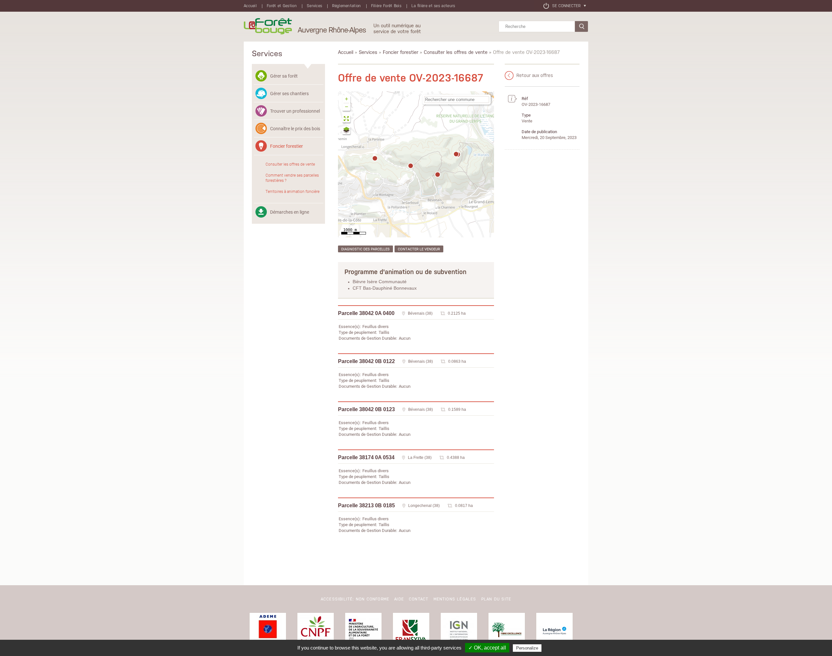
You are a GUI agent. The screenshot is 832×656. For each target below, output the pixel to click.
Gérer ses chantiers (289, 93)
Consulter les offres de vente (290, 164)
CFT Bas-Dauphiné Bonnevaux (385, 288)
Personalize (527, 648)
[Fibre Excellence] (506, 631)
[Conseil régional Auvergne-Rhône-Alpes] (554, 631)
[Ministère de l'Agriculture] (363, 631)
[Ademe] (268, 631)
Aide (399, 599)
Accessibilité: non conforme (355, 599)
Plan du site (496, 599)
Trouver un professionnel (295, 111)
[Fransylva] (411, 631)
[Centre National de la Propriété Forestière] (315, 631)
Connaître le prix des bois (295, 128)
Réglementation (346, 6)
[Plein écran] (346, 119)
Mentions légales (455, 599)
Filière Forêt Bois (386, 6)
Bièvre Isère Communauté (380, 281)
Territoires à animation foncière (292, 191)
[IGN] (459, 631)
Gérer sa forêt (284, 76)
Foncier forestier (286, 146)
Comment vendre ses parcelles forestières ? (292, 177)
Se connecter (566, 6)
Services (314, 6)
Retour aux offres (534, 75)
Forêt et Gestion (282, 6)
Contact (418, 599)
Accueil (250, 6)
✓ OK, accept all (487, 647)
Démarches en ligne (289, 212)
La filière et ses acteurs (433, 6)
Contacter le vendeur (419, 248)
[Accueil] (268, 26)
